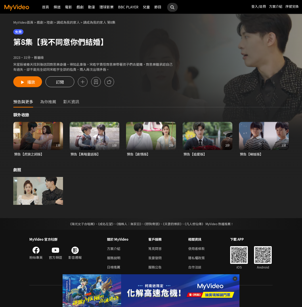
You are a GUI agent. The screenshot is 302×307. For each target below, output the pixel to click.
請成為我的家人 (68, 22)
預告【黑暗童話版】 (85, 154)
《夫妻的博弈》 (172, 224)
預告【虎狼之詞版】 (29, 154)
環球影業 (106, 7)
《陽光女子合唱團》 (82, 224)
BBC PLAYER (128, 7)
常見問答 (155, 248)
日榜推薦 (113, 267)
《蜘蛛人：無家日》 (129, 224)
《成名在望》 (105, 224)
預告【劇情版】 (138, 154)
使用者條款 (196, 248)
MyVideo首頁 (23, 22)
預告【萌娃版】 (251, 154)
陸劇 (50, 22)
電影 (68, 7)
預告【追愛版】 (195, 154)
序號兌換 (292, 6)
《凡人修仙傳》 (195, 224)
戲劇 (80, 7)
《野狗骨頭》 (152, 224)
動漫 (91, 7)
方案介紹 (275, 6)
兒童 (146, 7)
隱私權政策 (196, 257)
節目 (157, 7)
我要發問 (155, 257)
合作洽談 (194, 267)
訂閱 (60, 82)
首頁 (45, 7)
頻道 (57, 7)
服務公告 (155, 267)
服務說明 (113, 257)
